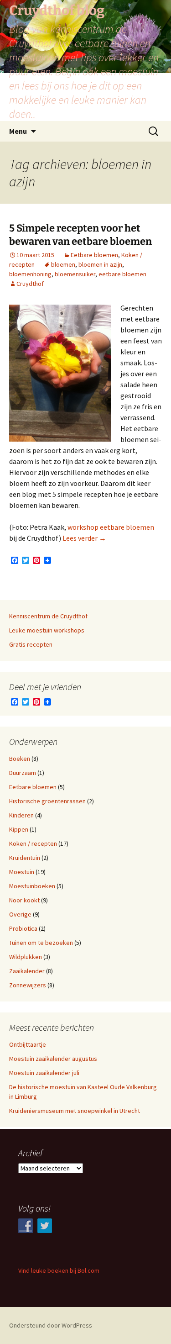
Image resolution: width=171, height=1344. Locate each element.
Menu (18, 131)
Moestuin (21, 872)
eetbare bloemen (122, 274)
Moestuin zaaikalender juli (44, 1073)
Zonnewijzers (27, 985)
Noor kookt (24, 900)
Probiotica (23, 928)
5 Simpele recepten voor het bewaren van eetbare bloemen (80, 235)
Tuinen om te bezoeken (41, 942)
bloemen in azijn (100, 264)
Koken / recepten (33, 843)
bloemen (63, 264)
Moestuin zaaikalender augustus (53, 1058)
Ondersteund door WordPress (50, 1325)
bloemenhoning (30, 274)
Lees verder (84, 538)
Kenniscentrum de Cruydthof (48, 616)
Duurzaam (22, 773)
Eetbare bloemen (94, 255)
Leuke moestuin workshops (46, 630)
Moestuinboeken (32, 886)
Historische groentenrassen (47, 801)
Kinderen (21, 815)
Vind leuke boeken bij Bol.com (58, 1270)
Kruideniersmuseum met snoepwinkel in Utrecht (74, 1111)
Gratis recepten (30, 644)
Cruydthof (30, 283)
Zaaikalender (27, 971)
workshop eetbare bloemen (110, 527)
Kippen (18, 829)
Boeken (19, 758)
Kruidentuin (24, 858)
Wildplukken (25, 957)
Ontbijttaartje (27, 1044)
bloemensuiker (75, 274)
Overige (20, 914)
